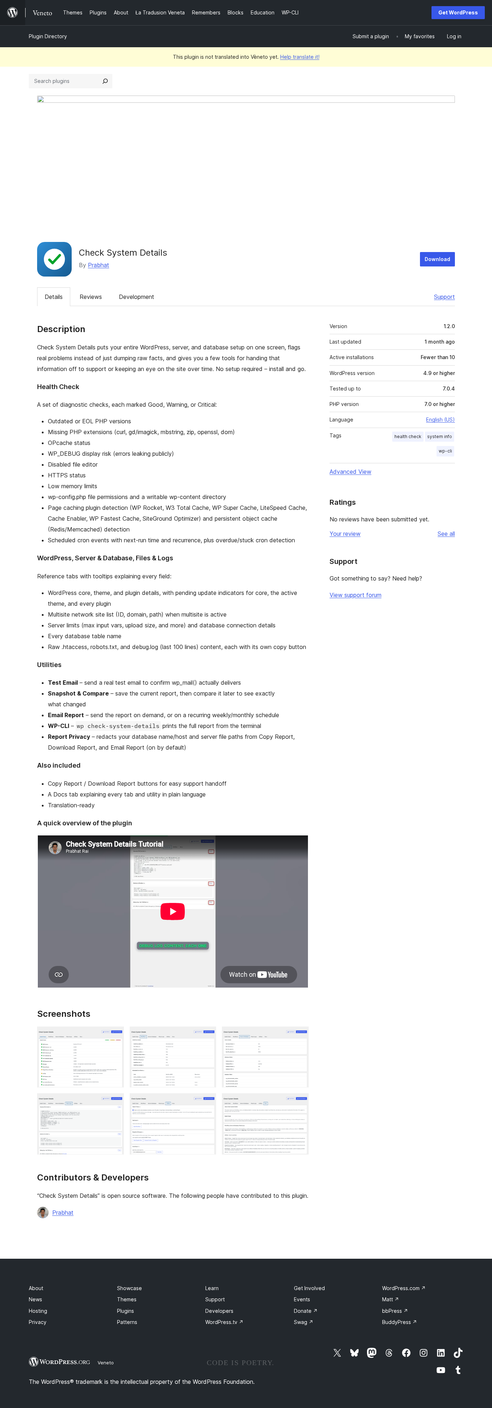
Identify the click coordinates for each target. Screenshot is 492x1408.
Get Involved (309, 1288)
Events (302, 1299)
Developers (219, 1311)
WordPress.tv (224, 1322)
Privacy (37, 1322)
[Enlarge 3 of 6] (299, 1036)
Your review (345, 533)
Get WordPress (458, 12)
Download (437, 259)
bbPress (395, 1311)
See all (446, 533)
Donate (306, 1311)
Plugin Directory (48, 36)
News (35, 1299)
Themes (127, 1299)
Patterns (127, 1322)
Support (444, 296)
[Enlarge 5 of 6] (206, 1103)
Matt (390, 1299)
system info (439, 436)
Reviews (91, 296)
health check (407, 436)
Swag (303, 1322)
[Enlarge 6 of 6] (299, 1103)
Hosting (38, 1311)
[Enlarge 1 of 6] (114, 1036)
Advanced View (350, 471)
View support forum (355, 595)
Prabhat (98, 265)
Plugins (125, 1311)
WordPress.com (404, 1288)
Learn (212, 1288)
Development (136, 296)
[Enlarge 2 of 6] (206, 1036)
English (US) (440, 419)
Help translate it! (299, 57)
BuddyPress (399, 1322)
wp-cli (445, 451)
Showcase (129, 1288)
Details (54, 296)
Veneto (106, 1362)
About (36, 1288)
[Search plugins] (105, 81)
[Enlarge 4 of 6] (114, 1103)
